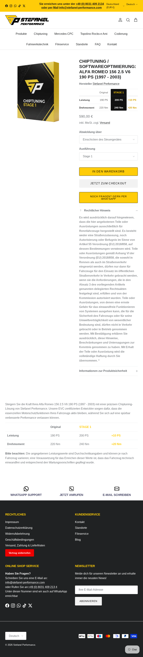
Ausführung (87, 148)
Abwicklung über (90, 132)
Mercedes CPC (63, 33)
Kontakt (112, 44)
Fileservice (62, 44)
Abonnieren (88, 601)
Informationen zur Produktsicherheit (103, 370)
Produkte (21, 33)
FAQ (97, 44)
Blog (78, 539)
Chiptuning (40, 33)
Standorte (82, 44)
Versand (105, 122)
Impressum (12, 522)
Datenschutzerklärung (18, 527)
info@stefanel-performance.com (25, 582)
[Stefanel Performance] (27, 20)
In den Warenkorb (108, 171)
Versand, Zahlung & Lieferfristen (25, 545)
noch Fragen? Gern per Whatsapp (108, 197)
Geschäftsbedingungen (19, 539)
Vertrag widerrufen (20, 552)
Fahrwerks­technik (37, 44)
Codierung (120, 33)
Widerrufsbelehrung (17, 533)
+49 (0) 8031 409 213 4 (42, 587)
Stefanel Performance (106, 83)
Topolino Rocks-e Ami (93, 33)
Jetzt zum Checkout (108, 183)
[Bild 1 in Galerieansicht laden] (38, 92)
